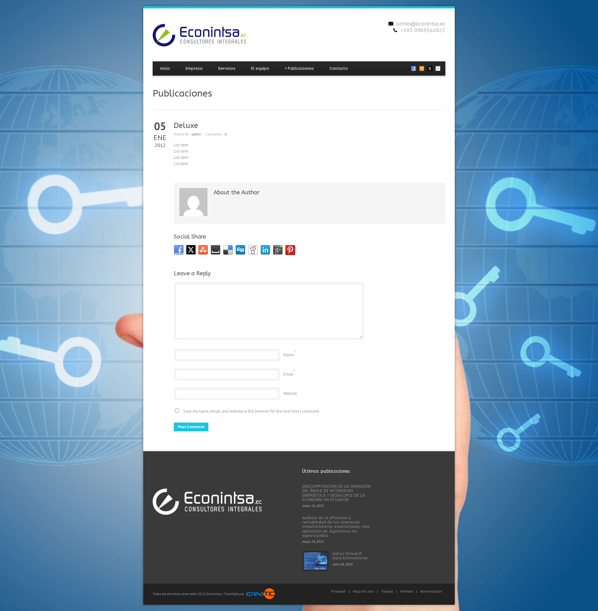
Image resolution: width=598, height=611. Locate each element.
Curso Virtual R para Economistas (350, 555)
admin (196, 134)
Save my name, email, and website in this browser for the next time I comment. (251, 411)
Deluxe (186, 125)
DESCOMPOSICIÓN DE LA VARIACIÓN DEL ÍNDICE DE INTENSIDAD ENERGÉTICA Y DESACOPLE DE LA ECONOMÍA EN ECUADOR (336, 493)
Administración (431, 591)
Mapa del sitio (363, 591)
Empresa (194, 68)
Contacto (339, 68)
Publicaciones (299, 68)
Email (288, 374)
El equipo (260, 68)
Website (290, 393)
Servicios (226, 68)
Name (288, 355)
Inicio (165, 68)
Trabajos (387, 591)
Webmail (406, 591)
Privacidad (338, 591)
